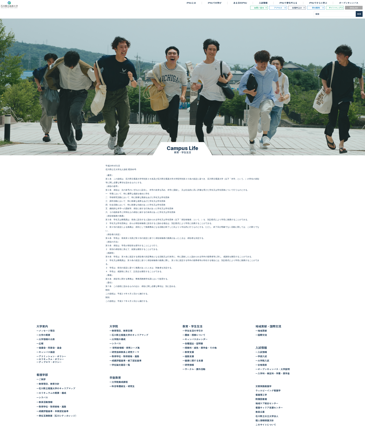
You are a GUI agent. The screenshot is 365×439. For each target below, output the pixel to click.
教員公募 (260, 411)
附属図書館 (261, 399)
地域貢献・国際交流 (268, 326)
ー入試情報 (261, 352)
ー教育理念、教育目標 (121, 330)
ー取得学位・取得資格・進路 (51, 406)
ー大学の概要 (43, 335)
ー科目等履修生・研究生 (122, 386)
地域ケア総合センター (267, 403)
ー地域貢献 (261, 330)
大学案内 (42, 326)
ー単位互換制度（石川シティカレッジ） (57, 415)
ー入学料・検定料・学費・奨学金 (273, 373)
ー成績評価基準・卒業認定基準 (52, 411)
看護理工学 (261, 394)
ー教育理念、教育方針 (47, 383)
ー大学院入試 (262, 360)
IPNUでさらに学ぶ (318, 2)
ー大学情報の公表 (45, 339)
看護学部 (42, 375)
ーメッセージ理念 (45, 330)
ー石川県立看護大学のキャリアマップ (55, 388)
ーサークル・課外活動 (193, 369)
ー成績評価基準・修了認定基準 (125, 360)
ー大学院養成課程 (119, 382)
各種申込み (297, 7)
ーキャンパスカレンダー (195, 339)
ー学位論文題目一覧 (120, 364)
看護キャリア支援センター (269, 407)
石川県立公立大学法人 (267, 416)
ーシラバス (42, 397)
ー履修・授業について (193, 335)
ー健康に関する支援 (192, 360)
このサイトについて (266, 424)
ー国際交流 (261, 335)
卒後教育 (115, 377)
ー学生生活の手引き (192, 330)
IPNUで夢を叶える (288, 2)
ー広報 (39, 343)
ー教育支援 (188, 352)
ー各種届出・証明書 (192, 343)
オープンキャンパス (348, 2)
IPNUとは (191, 2)
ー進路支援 (188, 356)
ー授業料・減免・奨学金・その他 (199, 347)
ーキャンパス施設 (45, 352)
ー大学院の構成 (117, 339)
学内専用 (316, 7)
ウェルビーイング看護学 (268, 390)
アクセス (278, 7)
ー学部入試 (261, 356)
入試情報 (263, 2)
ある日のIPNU (240, 2)
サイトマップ (335, 7)
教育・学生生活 (192, 326)
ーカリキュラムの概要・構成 (51, 393)
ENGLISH (354, 7)
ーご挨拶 (41, 379)
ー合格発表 (261, 364)
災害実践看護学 (263, 386)
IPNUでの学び (214, 2)
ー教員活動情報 (44, 402)
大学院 (114, 326)
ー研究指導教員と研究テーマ (124, 352)
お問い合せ (259, 7)
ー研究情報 (188, 364)
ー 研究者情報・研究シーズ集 (125, 347)
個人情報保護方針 (265, 420)
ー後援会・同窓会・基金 (49, 347)
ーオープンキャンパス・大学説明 (273, 369)
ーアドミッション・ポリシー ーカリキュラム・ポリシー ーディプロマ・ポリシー (51, 359)
